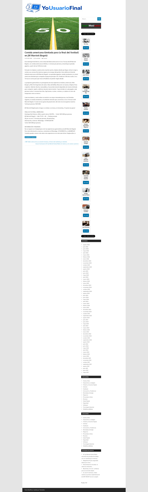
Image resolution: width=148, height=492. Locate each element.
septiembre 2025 (87, 267)
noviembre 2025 (87, 263)
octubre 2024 (86, 289)
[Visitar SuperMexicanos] (91, 26)
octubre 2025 (86, 265)
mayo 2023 (86, 323)
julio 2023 (85, 319)
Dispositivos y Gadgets (89, 383)
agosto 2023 (86, 317)
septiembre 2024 (87, 291)
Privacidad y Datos (88, 397)
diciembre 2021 (87, 358)
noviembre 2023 (87, 311)
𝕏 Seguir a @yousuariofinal (88, 33)
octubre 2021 (86, 362)
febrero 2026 (86, 257)
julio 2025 (85, 271)
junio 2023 (85, 321)
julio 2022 (85, 344)
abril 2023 (85, 325)
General (45, 58)
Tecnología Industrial (88, 407)
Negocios (85, 395)
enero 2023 (86, 332)
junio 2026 (86, 249)
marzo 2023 (86, 328)
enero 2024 (86, 307)
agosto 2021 (86, 366)
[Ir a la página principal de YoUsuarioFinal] (54, 3)
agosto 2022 (86, 342)
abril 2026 (85, 253)
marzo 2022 (86, 352)
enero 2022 (86, 356)
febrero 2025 (86, 281)
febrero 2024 (86, 305)
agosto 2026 (86, 244)
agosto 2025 (86, 269)
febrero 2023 (86, 330)
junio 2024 (86, 297)
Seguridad (85, 403)
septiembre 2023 (87, 315)
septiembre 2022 (87, 340)
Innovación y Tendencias (89, 391)
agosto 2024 (86, 293)
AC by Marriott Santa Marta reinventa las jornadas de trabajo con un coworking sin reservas (90, 456)
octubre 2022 (86, 338)
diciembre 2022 (87, 334)
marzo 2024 (86, 303)
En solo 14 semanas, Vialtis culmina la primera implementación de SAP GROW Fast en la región (90, 474)
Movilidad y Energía (88, 393)
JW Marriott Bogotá (30, 137)
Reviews (85, 399)
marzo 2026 (86, 255)
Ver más (86, 47)
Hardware (85, 389)
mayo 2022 (86, 348)
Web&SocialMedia (88, 409)
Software (85, 405)
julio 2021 (85, 368)
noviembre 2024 (87, 287)
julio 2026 (85, 247)
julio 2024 (85, 295)
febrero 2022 (86, 354)
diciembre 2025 (87, 261)
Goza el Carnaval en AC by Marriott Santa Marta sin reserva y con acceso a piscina (56, 144)
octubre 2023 (86, 313)
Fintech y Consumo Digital (90, 385)
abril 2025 (85, 277)
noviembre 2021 (87, 360)
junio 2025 (86, 273)
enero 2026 (86, 259)
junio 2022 (85, 346)
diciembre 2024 (87, 285)
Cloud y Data (86, 381)
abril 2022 (85, 350)
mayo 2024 (86, 299)
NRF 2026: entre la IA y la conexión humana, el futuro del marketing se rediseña (46, 142)
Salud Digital (86, 401)
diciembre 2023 (87, 309)
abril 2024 (85, 301)
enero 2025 (86, 283)
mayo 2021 (86, 372)
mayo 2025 (86, 275)
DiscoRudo (37, 58)
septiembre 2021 (87, 364)
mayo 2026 (86, 251)
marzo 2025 (86, 279)
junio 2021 (85, 370)
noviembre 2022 (87, 336)
